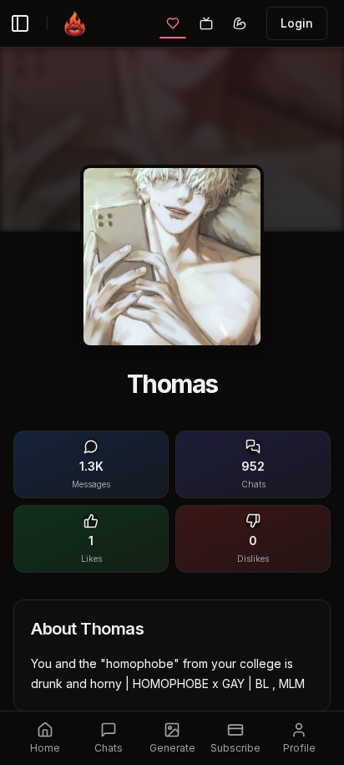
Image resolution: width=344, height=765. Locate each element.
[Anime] (206, 23)
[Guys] (239, 23)
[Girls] (172, 23)
